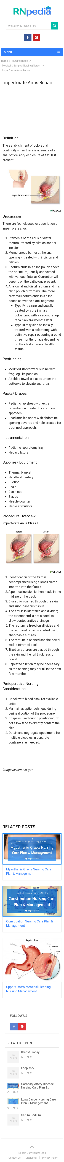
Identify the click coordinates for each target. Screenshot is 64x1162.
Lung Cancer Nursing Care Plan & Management (38, 1101)
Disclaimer (31, 1157)
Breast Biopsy (30, 1052)
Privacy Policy (50, 1157)
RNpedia (21, 1152)
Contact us (15, 1157)
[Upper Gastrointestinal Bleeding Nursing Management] (32, 960)
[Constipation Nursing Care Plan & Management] (32, 901)
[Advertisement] (32, 112)
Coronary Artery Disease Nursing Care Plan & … (37, 1085)
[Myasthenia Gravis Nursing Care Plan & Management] (32, 849)
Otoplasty (27, 1068)
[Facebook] (14, 1026)
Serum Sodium (31, 1115)
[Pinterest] (22, 1026)
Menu (8, 52)
